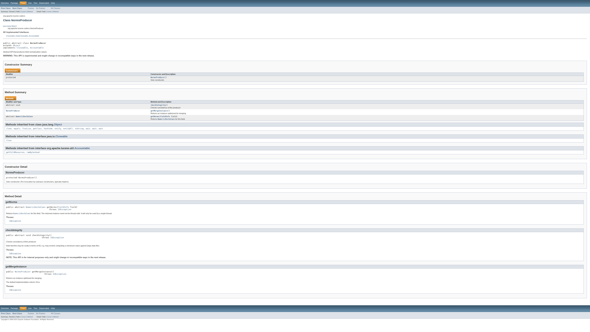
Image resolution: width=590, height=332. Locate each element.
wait (88, 129)
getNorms (155, 116)
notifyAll (68, 129)
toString (79, 129)
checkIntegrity (158, 105)
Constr (23, 11)
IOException (64, 209)
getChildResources (15, 152)
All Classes (55, 8)
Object (16, 45)
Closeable (10, 36)
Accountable (34, 36)
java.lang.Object (10, 26)
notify (58, 129)
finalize (26, 129)
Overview (5, 3)
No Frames (40, 8)
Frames (31, 8)
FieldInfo (165, 116)
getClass (37, 129)
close (9, 140)
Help (53, 3)
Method (30, 11)
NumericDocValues (24, 116)
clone (9, 129)
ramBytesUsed (33, 152)
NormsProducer (158, 77)
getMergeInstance (159, 111)
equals (17, 129)
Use (30, 3)
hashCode (48, 129)
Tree (35, 3)
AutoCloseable (22, 36)
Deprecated (44, 3)
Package (14, 3)
